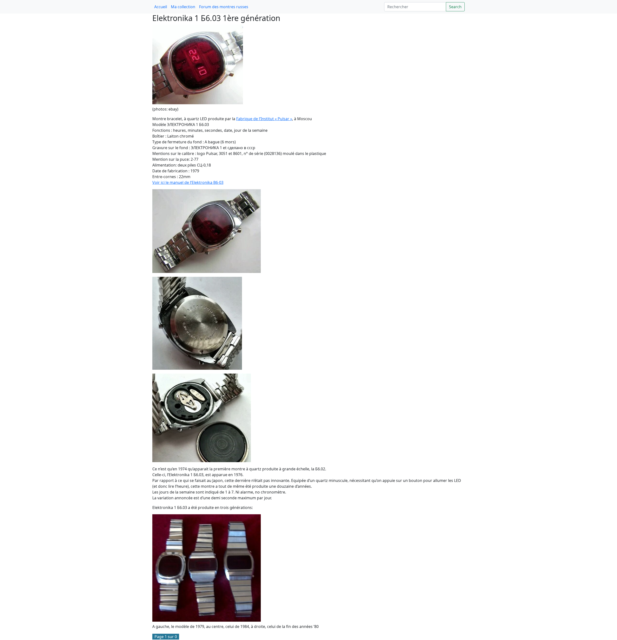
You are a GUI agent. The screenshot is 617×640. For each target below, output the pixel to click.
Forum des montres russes (223, 6)
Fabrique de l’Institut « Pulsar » (264, 118)
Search (455, 6)
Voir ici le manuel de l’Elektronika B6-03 (187, 182)
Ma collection (183, 6)
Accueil (160, 6)
